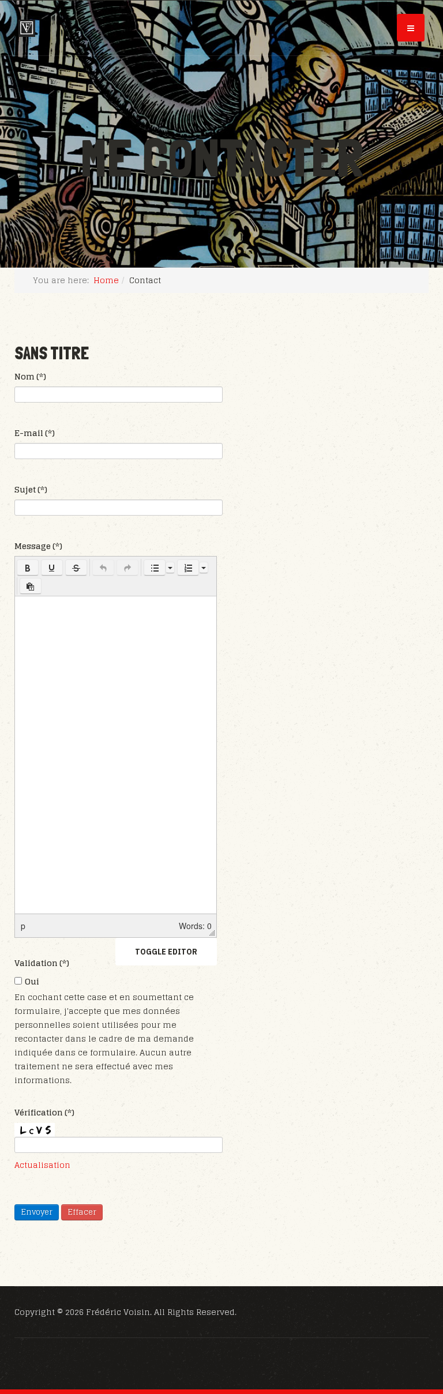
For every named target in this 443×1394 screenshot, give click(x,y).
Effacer (81, 1212)
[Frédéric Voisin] (26, 28)
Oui (32, 982)
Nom (30, 377)
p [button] (23, 925)
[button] (27, 567)
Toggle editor (166, 951)
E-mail (34, 433)
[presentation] (28, 567)
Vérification (44, 1112)
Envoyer (36, 1212)
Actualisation (42, 1165)
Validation (41, 963)
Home (106, 280)
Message (38, 546)
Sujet (30, 490)
